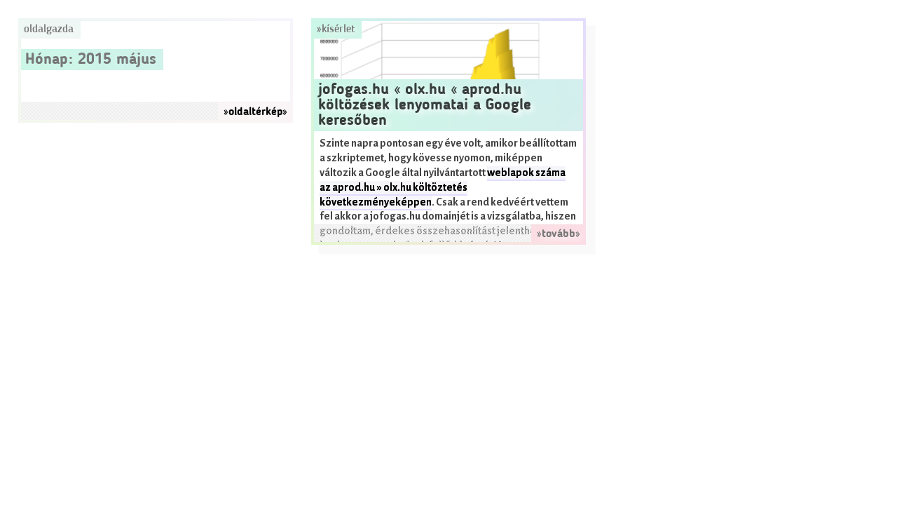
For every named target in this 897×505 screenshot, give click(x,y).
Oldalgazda (49, 29)
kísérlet (338, 29)
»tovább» (558, 234)
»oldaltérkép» (255, 112)
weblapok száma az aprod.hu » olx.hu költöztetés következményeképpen (443, 187)
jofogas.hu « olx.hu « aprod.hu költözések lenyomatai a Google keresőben (424, 105)
